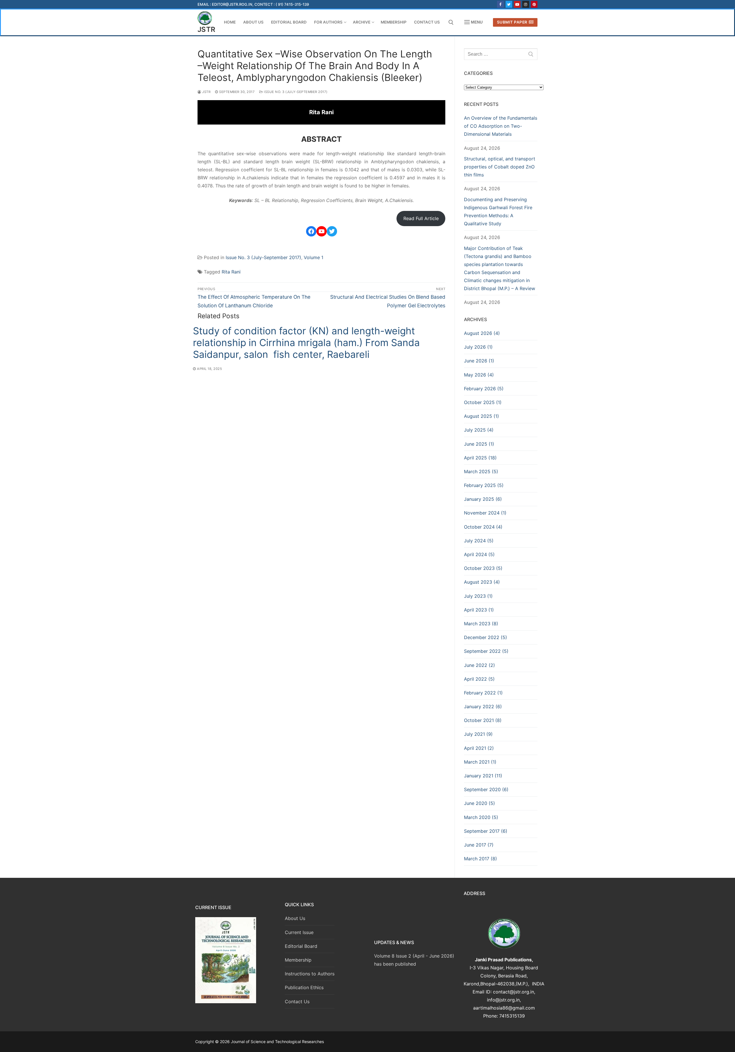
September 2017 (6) (485, 831)
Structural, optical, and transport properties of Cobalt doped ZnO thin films (499, 167)
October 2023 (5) (483, 568)
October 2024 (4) (483, 527)
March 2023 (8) (481, 623)
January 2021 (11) (483, 776)
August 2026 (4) (482, 333)
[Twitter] (509, 4)
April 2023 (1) (479, 610)
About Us (295, 918)
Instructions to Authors (309, 974)
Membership (298, 960)
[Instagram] (525, 4)
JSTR (207, 29)
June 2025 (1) (479, 444)
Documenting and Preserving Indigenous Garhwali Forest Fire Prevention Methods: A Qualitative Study (498, 211)
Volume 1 (313, 257)
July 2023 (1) (478, 596)
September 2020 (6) (486, 789)
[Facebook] (500, 4)
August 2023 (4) (482, 582)
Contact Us (297, 1001)
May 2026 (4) (479, 375)
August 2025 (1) (481, 416)
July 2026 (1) (478, 347)
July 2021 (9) (478, 734)
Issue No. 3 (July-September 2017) (295, 92)
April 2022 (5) (479, 679)
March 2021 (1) (480, 762)
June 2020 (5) (479, 803)
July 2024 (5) (479, 541)
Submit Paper (512, 22)
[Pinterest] (534, 4)
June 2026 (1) (479, 361)
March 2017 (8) (480, 858)
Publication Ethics (304, 987)
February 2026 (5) (484, 388)
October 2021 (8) (483, 720)
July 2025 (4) (479, 430)
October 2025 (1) (483, 402)
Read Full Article (421, 218)
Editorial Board (301, 946)
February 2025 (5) (484, 485)
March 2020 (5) (481, 817)
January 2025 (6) (483, 499)
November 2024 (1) (485, 513)
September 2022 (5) (486, 651)
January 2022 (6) (483, 706)
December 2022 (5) (485, 637)
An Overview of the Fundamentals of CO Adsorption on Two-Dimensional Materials (500, 126)
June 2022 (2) (479, 665)
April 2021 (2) (479, 748)
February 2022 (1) (483, 693)
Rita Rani (231, 272)
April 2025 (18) (480, 458)
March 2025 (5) (481, 471)
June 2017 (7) (479, 845)
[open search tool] (451, 22)
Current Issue (299, 932)
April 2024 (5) (479, 554)
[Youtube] (517, 4)
